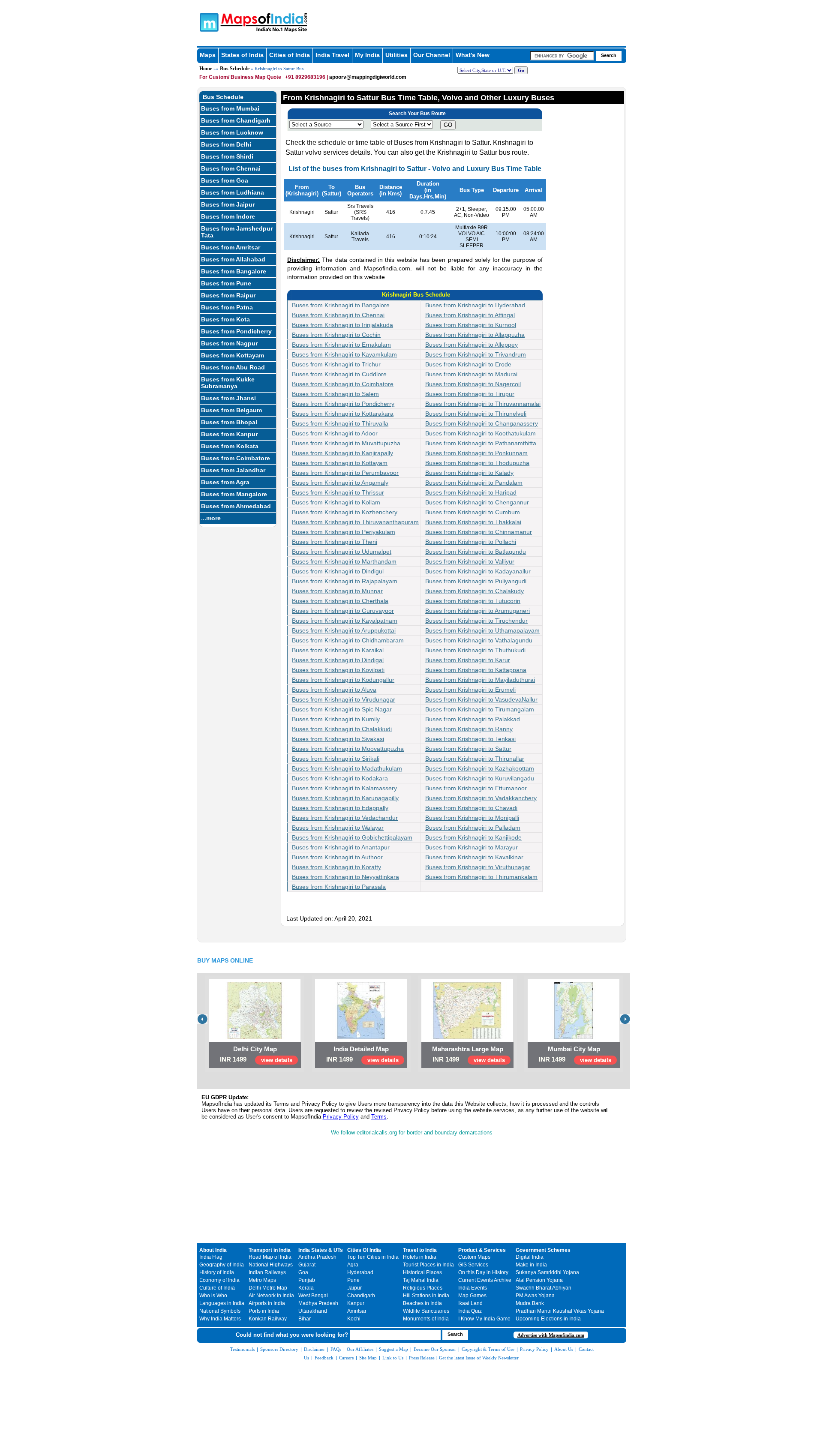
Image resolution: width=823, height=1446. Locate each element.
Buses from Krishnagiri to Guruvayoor (343, 610)
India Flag (210, 1257)
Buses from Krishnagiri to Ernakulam (341, 344)
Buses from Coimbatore (235, 458)
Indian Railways (267, 1272)
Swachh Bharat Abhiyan (543, 1288)
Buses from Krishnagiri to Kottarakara (342, 413)
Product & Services (482, 1250)
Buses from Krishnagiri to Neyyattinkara (345, 876)
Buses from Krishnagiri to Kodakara (340, 778)
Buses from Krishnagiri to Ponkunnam (476, 453)
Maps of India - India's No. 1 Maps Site (208, 22)
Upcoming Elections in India (548, 1319)
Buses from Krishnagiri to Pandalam (474, 482)
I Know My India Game (484, 1319)
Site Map (368, 1357)
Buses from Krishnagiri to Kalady (469, 472)
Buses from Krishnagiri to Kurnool (470, 324)
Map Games (472, 1296)
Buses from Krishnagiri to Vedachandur (345, 817)
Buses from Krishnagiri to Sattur (468, 748)
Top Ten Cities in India (373, 1257)
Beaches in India (422, 1303)
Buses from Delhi (226, 144)
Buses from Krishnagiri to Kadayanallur (478, 571)
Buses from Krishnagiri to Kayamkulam (344, 354)
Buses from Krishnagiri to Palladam (472, 827)
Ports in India (264, 1311)
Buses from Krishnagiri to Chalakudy (474, 591)
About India (213, 1250)
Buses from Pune (226, 283)
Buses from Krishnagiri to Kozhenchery (344, 512)
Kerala (306, 1288)
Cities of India (289, 54)
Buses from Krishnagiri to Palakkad (472, 719)
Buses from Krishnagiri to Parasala (339, 886)
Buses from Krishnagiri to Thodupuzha (477, 462)
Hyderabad (360, 1272)
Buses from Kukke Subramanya (228, 383)
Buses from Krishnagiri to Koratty (336, 867)
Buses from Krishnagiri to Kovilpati (338, 669)
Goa (303, 1272)
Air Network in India (271, 1296)
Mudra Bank (530, 1303)
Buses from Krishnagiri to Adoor (335, 433)
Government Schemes (543, 1250)
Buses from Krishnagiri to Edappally (340, 807)
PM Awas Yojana (535, 1296)
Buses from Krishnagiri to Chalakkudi (342, 729)
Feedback (324, 1357)
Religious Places (422, 1288)
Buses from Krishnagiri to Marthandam (344, 561)
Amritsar (356, 1311)
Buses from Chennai (231, 168)
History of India (216, 1272)
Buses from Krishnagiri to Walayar (338, 827)
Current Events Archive (484, 1280)
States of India (242, 54)
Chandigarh (361, 1296)
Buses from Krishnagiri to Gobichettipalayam (352, 837)
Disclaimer (314, 1349)
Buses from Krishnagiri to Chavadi (471, 807)
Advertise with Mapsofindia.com (550, 1335)
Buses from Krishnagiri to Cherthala (340, 600)
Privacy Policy (341, 1116)
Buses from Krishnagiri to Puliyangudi (475, 581)
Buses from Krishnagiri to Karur (467, 660)
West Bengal (313, 1296)
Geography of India (221, 1265)
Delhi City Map (255, 1049)
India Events (472, 1288)
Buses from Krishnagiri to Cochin (336, 334)
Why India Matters (220, 1319)
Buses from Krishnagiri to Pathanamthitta (480, 443)
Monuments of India (426, 1319)
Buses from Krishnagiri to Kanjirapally (342, 453)
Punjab (306, 1280)
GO (448, 125)
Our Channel (431, 54)
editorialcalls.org (377, 1132)
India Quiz (470, 1311)
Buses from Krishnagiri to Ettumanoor (476, 788)
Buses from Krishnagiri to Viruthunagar (477, 867)
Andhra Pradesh (317, 1257)
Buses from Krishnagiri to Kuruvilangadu (479, 778)
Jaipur (354, 1288)
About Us (563, 1349)
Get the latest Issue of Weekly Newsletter (479, 1357)
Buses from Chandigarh (235, 120)
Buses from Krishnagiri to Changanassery (481, 423)
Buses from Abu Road (233, 367)
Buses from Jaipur (228, 204)
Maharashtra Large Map (467, 1049)
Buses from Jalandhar (233, 470)
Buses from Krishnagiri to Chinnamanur (478, 531)
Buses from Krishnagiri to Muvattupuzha (346, 443)
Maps (208, 54)
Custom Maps (474, 1257)
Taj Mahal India (421, 1280)
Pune (353, 1280)
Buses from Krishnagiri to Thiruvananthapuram (355, 522)
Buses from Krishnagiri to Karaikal (338, 650)
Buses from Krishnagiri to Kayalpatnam (344, 620)
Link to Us (392, 1357)
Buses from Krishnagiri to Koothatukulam (480, 433)
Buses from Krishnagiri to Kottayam (339, 462)
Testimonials (242, 1349)
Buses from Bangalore (233, 271)
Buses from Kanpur (229, 434)
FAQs (335, 1349)
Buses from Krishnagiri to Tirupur (469, 393)
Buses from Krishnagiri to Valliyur (469, 561)
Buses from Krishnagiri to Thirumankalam (481, 876)
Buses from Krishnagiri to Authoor (337, 857)
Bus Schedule (234, 69)
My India (367, 54)
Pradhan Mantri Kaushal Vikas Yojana (560, 1311)
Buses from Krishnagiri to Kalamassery (344, 788)
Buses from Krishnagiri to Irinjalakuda (342, 324)
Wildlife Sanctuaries (426, 1311)
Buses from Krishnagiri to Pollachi (470, 541)
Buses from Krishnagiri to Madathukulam (347, 768)
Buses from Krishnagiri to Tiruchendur (476, 620)
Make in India (531, 1265)
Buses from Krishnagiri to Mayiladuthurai (480, 679)
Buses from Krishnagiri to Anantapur (341, 847)
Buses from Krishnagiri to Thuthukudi (475, 650)
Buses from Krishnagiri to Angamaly (340, 482)
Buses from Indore (228, 216)
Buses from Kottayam (232, 355)
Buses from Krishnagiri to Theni (334, 541)
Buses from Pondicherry (236, 331)
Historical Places (422, 1272)
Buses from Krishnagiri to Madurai (471, 374)
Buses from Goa (224, 180)
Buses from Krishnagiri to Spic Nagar (342, 709)
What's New (473, 54)
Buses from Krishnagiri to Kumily (336, 719)
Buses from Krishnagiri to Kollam (336, 502)
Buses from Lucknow (232, 132)
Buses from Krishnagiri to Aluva (334, 689)
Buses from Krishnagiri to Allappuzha (475, 334)
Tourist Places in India (428, 1265)
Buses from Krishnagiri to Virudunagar (343, 699)
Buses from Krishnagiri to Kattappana (475, 669)
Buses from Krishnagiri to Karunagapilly (345, 798)
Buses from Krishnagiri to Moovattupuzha (348, 748)
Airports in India (267, 1303)
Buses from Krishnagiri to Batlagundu (475, 551)
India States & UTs (320, 1250)
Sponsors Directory (279, 1349)
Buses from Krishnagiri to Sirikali (335, 758)
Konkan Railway (268, 1319)
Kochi (353, 1319)
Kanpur (355, 1303)
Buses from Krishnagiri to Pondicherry (343, 403)
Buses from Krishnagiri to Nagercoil (473, 384)
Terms (379, 1116)
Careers (346, 1357)
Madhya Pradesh (318, 1303)
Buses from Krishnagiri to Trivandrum (475, 354)
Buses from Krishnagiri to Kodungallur (343, 679)
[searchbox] (562, 55)
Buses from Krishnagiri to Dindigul (338, 571)
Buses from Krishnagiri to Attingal (470, 315)
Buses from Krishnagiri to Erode (468, 364)
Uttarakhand (312, 1311)
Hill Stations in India (426, 1296)
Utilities (396, 54)
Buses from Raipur (228, 295)
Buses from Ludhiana (232, 192)
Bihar (304, 1319)
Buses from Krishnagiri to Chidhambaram (348, 640)
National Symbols (219, 1311)
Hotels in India (419, 1257)
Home (205, 69)
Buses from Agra (225, 482)
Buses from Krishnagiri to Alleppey (471, 344)
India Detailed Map (361, 1049)
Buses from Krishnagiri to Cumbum (472, 512)
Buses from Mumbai (230, 108)
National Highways (271, 1265)
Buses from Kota (225, 319)
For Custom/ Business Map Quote (240, 77)
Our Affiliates (360, 1349)
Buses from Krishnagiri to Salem (335, 393)
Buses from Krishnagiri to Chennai (338, 315)
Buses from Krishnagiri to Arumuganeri (477, 610)
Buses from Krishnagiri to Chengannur (477, 502)
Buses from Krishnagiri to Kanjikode (473, 837)
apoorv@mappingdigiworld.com (367, 77)
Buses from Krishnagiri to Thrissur (338, 492)
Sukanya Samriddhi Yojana (547, 1272)
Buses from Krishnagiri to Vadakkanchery (481, 798)
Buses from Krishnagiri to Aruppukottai (344, 630)
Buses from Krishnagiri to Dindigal (338, 660)
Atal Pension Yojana (539, 1280)
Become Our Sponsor (435, 1349)
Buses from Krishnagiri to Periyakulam (343, 531)
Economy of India (219, 1280)
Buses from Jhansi (228, 398)
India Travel (332, 54)
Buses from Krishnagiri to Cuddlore (339, 374)
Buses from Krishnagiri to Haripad (471, 492)
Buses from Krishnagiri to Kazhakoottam (479, 768)
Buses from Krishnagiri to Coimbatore (342, 384)
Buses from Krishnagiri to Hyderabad (475, 305)
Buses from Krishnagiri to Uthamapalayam (482, 630)
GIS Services (473, 1265)
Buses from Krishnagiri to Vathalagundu (478, 640)
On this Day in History (483, 1272)
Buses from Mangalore (234, 494)
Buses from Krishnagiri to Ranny (469, 729)
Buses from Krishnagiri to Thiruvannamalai (483, 403)
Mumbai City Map (574, 1049)
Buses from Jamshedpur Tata (237, 232)
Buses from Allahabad (233, 259)
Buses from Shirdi (227, 156)
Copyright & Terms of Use (488, 1349)
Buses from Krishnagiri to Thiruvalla (340, 423)
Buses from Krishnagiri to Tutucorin (472, 600)
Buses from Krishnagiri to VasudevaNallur (481, 699)
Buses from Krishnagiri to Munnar (337, 591)
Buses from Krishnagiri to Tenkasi (470, 738)
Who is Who (213, 1296)
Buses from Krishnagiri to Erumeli (470, 689)
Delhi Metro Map (268, 1288)
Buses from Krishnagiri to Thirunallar (474, 758)
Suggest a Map (393, 1349)
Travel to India (420, 1250)
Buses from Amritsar (230, 247)
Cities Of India (364, 1250)
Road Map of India (270, 1257)
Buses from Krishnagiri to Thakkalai (473, 522)
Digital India (530, 1257)
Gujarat (306, 1265)
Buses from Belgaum (231, 410)
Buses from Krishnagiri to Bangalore (341, 305)
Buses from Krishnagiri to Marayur (471, 847)
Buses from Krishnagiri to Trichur (336, 364)
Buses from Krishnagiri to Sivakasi (338, 738)
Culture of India (217, 1288)
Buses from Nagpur (229, 343)
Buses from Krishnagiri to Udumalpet (341, 551)
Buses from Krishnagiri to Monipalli (472, 817)
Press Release (422, 1357)
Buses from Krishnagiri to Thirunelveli (475, 413)
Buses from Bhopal (229, 422)
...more (211, 518)
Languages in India (221, 1303)
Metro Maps (262, 1280)
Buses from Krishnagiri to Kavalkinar (474, 857)
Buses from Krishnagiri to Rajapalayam (344, 581)
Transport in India (270, 1250)
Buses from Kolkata (229, 446)
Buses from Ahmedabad (236, 506)
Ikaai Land (470, 1303)
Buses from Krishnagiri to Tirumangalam (479, 709)
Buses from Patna (227, 307)
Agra (352, 1265)
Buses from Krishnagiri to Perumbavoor (345, 472)
